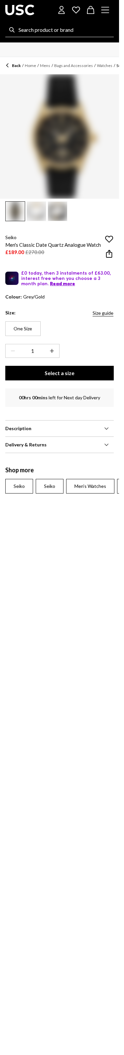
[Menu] (105, 10)
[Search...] (12, 30)
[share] (109, 253)
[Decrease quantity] (12, 351)
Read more (62, 283)
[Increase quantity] (53, 351)
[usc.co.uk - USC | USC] (19, 10)
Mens (45, 65)
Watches (104, 65)
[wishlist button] (76, 10)
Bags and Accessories (73, 65)
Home (30, 65)
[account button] (61, 10)
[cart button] (90, 10)
